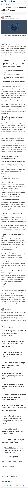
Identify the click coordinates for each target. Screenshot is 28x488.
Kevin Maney (8, 16)
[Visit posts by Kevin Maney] (2, 309)
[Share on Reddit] (14, 485)
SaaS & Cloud (7, 4)
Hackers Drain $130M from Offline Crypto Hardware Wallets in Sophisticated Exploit (14, 397)
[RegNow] (10, 1)
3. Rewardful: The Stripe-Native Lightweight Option (14, 78)
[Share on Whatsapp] (7, 485)
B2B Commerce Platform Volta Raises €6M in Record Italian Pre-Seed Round (13, 343)
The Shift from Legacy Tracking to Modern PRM (14, 63)
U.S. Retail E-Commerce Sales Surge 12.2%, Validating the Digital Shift (13, 386)
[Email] (17, 485)
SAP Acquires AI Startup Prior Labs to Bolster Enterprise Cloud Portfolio (12, 354)
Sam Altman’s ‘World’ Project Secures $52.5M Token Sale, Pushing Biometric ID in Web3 (14, 407)
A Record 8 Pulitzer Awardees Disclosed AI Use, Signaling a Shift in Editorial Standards (13, 450)
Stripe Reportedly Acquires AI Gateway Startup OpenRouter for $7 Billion (13, 375)
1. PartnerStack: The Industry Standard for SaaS (13, 71)
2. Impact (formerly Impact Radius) (13, 74)
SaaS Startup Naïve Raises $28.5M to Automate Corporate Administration (14, 333)
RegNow (2, 4)
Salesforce (14, 194)
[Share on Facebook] (1, 485)
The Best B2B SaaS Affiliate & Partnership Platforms (12, 67)
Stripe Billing (21, 192)
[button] (2, 1)
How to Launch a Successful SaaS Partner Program (14, 81)
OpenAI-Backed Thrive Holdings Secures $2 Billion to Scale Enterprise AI (13, 365)
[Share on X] (4, 485)
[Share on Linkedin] (10, 485)
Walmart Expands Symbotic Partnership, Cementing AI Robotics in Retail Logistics (13, 431)
